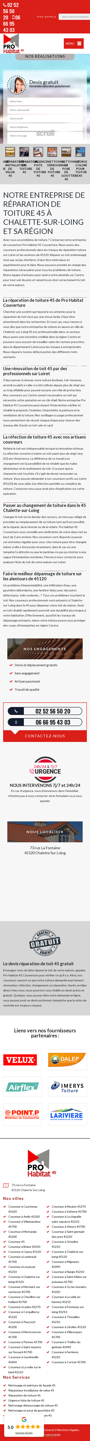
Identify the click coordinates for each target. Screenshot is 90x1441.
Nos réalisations (45, 56)
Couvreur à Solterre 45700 (69, 1211)
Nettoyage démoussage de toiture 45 (33, 1405)
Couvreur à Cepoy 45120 (24, 1251)
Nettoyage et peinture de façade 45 (31, 1385)
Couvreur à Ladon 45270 (24, 1307)
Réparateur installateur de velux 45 (31, 1390)
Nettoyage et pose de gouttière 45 (31, 1410)
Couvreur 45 (16, 1241)
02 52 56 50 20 (11, 11)
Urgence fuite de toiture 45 (26, 1400)
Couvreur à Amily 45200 (24, 1216)
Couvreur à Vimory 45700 (68, 1226)
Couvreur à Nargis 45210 (68, 1272)
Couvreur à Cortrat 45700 (69, 1362)
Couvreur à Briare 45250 (24, 1246)
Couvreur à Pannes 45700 (25, 1342)
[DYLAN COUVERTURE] (42, 1163)
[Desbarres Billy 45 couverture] (13, 43)
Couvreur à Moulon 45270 (69, 1206)
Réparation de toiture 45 (24, 1395)
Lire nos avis (24, 1432)
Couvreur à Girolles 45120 (69, 1327)
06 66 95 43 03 (11, 23)
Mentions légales (68, 1430)
